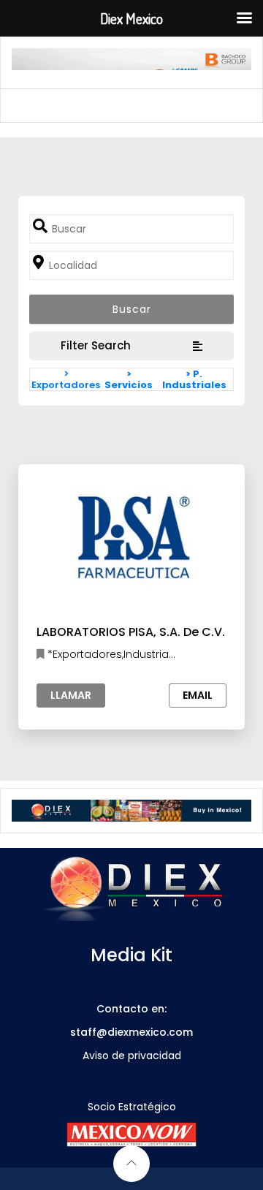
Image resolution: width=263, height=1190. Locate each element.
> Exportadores (65, 379)
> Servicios (128, 379)
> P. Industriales (194, 379)
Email (198, 695)
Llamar (70, 695)
